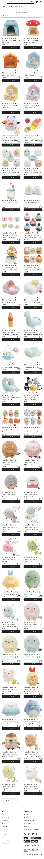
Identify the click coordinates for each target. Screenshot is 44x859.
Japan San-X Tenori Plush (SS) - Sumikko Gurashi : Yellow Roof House (10, 73)
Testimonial (5, 817)
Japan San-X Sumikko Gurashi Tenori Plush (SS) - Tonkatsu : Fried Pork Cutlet (32, 754)
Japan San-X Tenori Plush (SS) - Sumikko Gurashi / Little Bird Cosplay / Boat (32, 365)
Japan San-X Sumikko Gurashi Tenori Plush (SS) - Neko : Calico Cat (10, 689)
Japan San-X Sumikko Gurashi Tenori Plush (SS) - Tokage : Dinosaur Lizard (10, 624)
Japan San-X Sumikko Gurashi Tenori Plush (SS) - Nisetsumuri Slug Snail (32, 527)
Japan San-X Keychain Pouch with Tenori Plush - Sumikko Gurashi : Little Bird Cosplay (11, 365)
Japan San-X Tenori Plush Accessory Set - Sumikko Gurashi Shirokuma (32, 105)
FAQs (3, 837)
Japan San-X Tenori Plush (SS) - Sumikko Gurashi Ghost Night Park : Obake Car (32, 300)
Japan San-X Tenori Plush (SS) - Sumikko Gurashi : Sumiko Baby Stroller (10, 300)
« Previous (6, 800)
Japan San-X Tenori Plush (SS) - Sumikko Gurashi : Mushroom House (32, 40)
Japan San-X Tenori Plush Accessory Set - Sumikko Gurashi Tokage (32, 73)
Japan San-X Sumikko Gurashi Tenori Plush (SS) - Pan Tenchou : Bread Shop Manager (10, 332)
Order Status (6, 843)
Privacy (26, 826)
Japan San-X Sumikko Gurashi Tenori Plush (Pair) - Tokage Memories (11, 397)
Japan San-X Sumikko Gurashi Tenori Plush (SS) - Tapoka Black (10, 462)
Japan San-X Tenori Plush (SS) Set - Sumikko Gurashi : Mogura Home (11, 430)
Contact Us (5, 840)
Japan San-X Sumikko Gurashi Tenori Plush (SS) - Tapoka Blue (32, 657)
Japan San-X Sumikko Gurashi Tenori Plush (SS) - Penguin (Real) (32, 722)
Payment (26, 814)
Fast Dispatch (23, 12)
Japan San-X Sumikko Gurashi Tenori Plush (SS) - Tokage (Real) (32, 592)
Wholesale (5, 820)
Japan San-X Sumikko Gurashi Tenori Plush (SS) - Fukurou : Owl (32, 462)
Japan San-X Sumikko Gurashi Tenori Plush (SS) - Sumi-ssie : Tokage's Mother (33, 332)
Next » (14, 800)
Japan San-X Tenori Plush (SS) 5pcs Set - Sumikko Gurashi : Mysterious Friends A (11, 170)
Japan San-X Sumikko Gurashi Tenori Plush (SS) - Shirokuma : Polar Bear (32, 786)
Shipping (26, 817)
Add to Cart (11, 47)
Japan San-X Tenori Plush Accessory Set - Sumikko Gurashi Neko (10, 105)
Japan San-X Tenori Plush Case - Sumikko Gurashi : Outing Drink (10, 203)
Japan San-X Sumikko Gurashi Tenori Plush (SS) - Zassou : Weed (32, 559)
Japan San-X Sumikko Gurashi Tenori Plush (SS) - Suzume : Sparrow (10, 754)
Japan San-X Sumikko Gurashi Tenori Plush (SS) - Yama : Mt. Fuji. (10, 722)
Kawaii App (5, 826)
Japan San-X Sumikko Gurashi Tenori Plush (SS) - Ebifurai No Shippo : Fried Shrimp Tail (32, 689)
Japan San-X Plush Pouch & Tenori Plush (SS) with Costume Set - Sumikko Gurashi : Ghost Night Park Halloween (11, 138)
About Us (5, 814)
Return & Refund (29, 820)
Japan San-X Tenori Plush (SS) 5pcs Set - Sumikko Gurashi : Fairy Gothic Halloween (32, 397)
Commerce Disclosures (31, 829)
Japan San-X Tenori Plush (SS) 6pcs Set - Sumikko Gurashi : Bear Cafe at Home (33, 267)
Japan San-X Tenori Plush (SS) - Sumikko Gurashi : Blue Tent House (11, 40)
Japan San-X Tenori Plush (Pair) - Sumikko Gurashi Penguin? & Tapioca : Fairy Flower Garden (32, 203)
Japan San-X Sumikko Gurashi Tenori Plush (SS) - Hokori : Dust (10, 527)
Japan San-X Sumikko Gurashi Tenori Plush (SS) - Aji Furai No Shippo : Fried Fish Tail (10, 592)
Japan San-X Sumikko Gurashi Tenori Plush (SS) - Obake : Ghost (32, 495)
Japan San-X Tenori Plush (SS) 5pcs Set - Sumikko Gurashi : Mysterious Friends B (33, 170)
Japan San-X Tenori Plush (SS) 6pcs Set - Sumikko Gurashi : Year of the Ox (32, 430)
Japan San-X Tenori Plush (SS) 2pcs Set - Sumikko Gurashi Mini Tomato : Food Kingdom (32, 138)
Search (4, 823)
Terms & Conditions (30, 823)
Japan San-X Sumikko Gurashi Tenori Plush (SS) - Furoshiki (10, 559)
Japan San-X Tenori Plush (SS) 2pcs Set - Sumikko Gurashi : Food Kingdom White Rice (10, 267)
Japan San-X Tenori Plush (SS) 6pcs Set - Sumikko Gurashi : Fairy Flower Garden (10, 235)
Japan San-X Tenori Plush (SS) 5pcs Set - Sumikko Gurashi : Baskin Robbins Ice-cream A (33, 235)
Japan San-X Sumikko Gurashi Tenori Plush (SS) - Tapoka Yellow (10, 657)
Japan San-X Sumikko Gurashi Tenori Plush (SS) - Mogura (10, 495)
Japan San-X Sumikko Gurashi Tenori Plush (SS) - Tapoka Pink (32, 624)
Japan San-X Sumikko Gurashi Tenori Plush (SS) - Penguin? (10, 786)
